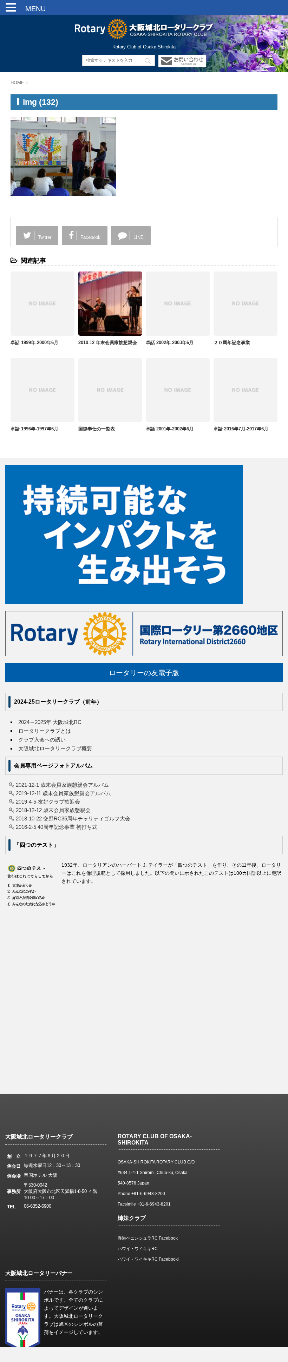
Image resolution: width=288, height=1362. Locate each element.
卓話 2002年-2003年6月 (170, 342)
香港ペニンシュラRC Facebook (148, 1238)
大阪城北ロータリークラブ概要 (55, 748)
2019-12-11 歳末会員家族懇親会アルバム (63, 793)
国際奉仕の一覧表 (96, 428)
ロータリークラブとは (44, 731)
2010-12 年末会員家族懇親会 (107, 342)
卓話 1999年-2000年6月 (34, 342)
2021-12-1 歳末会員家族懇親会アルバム (62, 785)
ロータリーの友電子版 (144, 673)
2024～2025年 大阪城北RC (49, 722)
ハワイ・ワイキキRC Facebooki (148, 1259)
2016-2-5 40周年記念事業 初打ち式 (56, 827)
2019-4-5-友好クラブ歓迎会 (48, 802)
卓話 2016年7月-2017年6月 (241, 428)
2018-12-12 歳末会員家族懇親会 (53, 810)
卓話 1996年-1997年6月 (34, 428)
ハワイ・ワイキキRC (138, 1248)
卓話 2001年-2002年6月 (170, 428)
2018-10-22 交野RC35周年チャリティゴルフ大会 (73, 818)
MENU (32, 9)
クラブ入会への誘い (42, 740)
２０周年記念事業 (232, 342)
